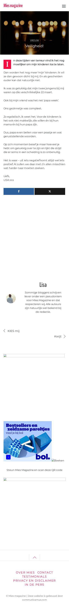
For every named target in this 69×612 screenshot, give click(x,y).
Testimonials (34, 576)
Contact (45, 572)
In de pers (34, 584)
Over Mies (25, 572)
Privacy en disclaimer (34, 580)
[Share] (19, 191)
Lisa (13, 16)
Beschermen (53, 15)
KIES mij (14, 331)
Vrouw (34, 40)
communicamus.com (34, 599)
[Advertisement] (34, 236)
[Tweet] (49, 191)
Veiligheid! (34, 46)
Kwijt (57, 336)
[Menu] (64, 6)
